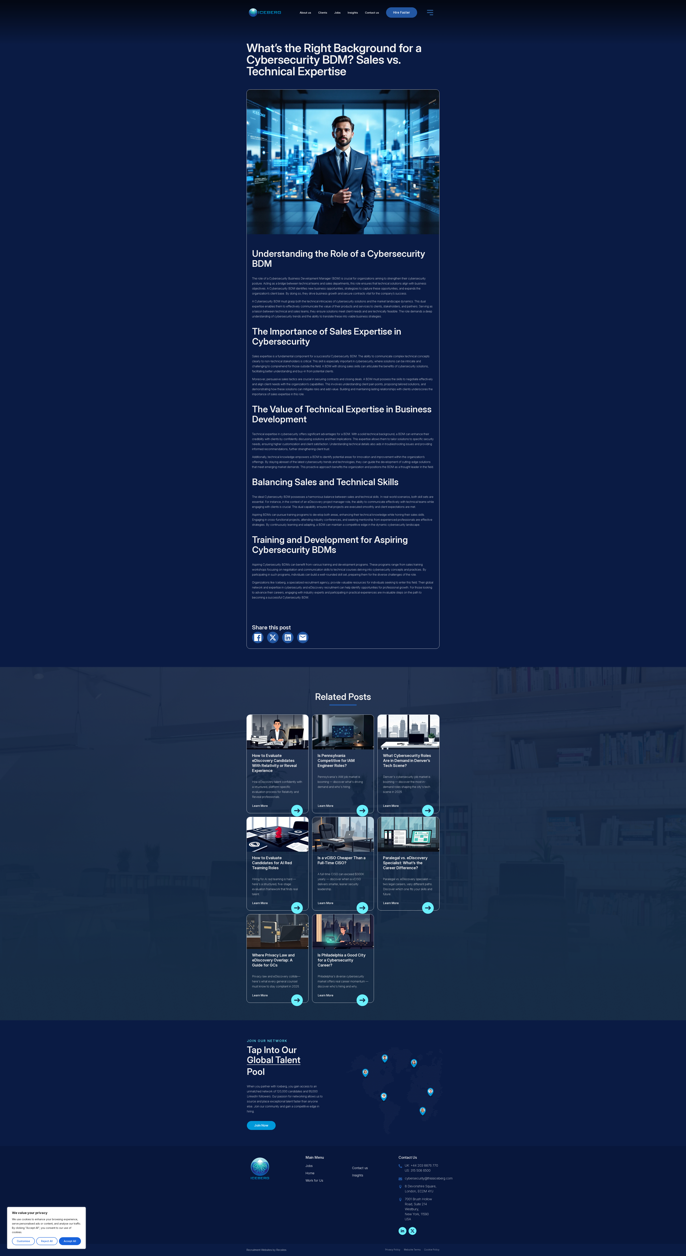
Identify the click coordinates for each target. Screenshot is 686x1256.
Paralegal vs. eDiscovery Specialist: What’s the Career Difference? (405, 862)
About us (305, 12)
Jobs (337, 12)
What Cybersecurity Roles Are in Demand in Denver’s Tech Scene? (407, 760)
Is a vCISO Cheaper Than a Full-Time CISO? (342, 860)
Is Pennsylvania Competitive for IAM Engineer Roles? (336, 760)
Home (309, 1173)
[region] (46, 1228)
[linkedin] (402, 1231)
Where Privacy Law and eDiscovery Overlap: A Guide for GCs (273, 960)
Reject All (47, 1241)
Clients (322, 12)
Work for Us (314, 1180)
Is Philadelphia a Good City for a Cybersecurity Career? (342, 960)
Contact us (372, 12)
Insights (353, 12)
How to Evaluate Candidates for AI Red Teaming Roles (272, 862)
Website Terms (412, 1250)
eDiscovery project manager (326, 502)
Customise (23, 1241)
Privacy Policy (392, 1250)
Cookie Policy (431, 1250)
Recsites (281, 1249)
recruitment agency (316, 582)
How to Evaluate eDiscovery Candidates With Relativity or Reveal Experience (274, 763)
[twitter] (412, 1231)
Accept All (70, 1241)
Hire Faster (401, 12)
